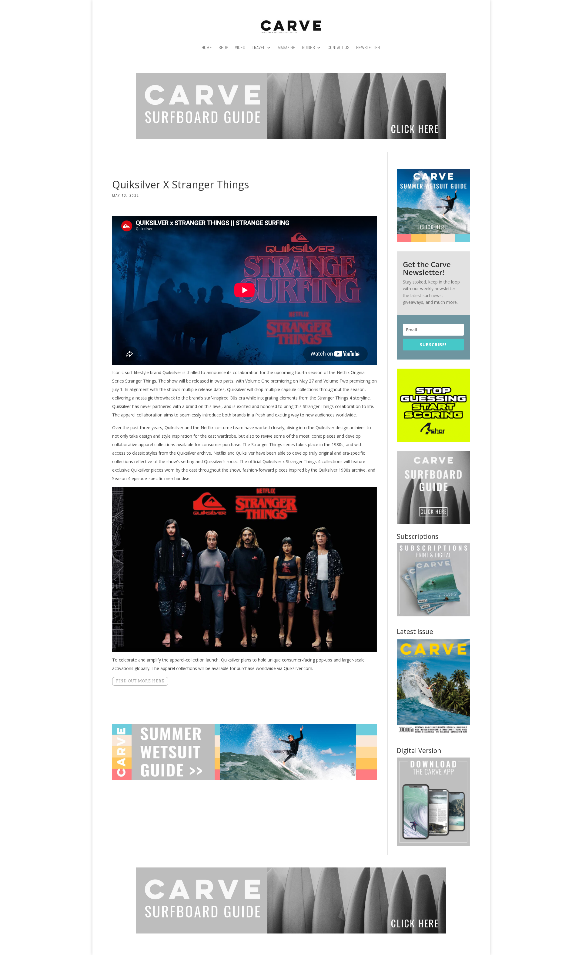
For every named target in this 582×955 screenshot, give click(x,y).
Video (240, 47)
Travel (258, 47)
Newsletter (368, 47)
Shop (223, 47)
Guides (308, 47)
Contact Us (339, 47)
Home (207, 47)
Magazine (286, 47)
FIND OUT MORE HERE (140, 681)
